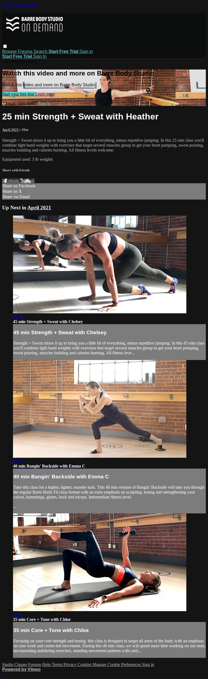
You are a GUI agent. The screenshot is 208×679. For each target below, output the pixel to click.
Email (29, 180)
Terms (57, 664)
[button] (5, 46)
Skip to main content (19, 4)
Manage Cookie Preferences (117, 664)
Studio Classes (14, 664)
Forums (26, 51)
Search (41, 51)
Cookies (85, 664)
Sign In (40, 56)
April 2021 (11, 130)
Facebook (11, 180)
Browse (10, 51)
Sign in (86, 51)
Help (47, 664)
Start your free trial (18, 94)
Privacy (70, 664)
